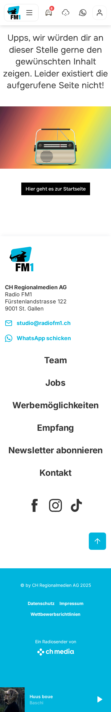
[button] (82, 13)
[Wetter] (65, 13)
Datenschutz (41, 603)
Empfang (55, 427)
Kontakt (55, 472)
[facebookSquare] (34, 505)
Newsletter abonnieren (55, 450)
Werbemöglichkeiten (55, 405)
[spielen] (99, 699)
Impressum (72, 603)
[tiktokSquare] (76, 505)
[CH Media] (55, 651)
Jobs (55, 382)
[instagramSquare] (55, 505)
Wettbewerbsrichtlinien (55, 614)
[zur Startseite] (13, 12)
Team (55, 360)
